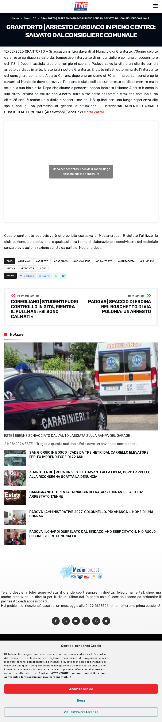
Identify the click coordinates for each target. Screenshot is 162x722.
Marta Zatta (93, 112)
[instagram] (86, 621)
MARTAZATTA (127, 261)
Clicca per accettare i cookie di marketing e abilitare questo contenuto (81, 171)
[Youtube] (76, 621)
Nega (81, 700)
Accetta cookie (81, 689)
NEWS (11, 268)
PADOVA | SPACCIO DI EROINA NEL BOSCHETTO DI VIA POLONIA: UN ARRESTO (119, 304)
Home (15, 18)
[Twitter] (66, 621)
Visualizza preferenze (81, 712)
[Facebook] (56, 621)
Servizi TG (30, 18)
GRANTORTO (105, 261)
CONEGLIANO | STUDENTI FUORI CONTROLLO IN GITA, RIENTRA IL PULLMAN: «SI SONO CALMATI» (44, 306)
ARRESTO (42, 261)
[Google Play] (96, 621)
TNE (44, 268)
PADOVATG (28, 268)
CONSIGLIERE (82, 261)
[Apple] (106, 621)
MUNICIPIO (148, 261)
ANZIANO (25, 261)
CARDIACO (62, 261)
